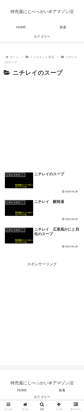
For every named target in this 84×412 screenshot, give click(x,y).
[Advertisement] (42, 122)
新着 (62, 390)
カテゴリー (42, 397)
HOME (22, 390)
